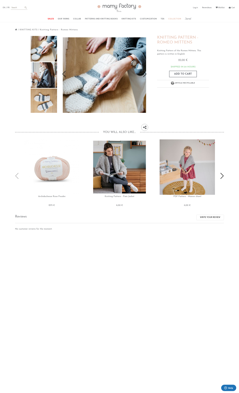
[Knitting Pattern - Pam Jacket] (119, 167)
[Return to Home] (16, 29)
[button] (64, 74)
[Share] (144, 127)
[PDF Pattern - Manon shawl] (187, 167)
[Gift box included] (44, 49)
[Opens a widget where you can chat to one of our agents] (228, 388)
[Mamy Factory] (119, 8)
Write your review (210, 217)
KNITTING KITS (28, 30)
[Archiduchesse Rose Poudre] (51, 167)
